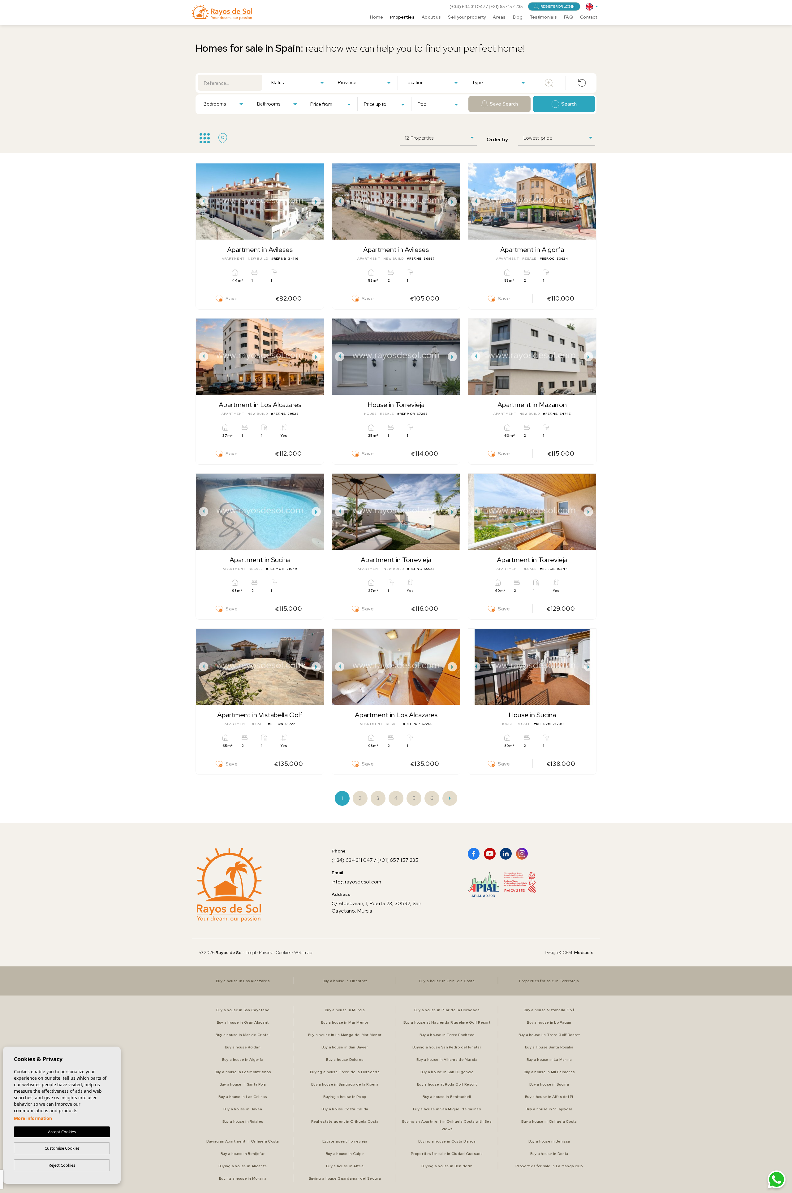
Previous (202, 201)
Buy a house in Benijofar (243, 1153)
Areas (499, 17)
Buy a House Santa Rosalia (549, 1047)
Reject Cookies (62, 1165)
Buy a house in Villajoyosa (549, 1109)
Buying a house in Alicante (242, 1166)
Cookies (283, 952)
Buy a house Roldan (242, 1047)
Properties (402, 17)
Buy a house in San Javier (344, 1047)
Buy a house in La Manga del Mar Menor (344, 1034)
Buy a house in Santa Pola (243, 1084)
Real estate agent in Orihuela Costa (345, 1121)
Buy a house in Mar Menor (344, 1022)
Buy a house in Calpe (345, 1153)
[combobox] (297, 82)
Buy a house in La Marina (549, 1059)
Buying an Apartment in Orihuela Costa (242, 1141)
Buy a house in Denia (549, 1153)
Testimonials (543, 17)
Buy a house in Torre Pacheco (447, 1034)
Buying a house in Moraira (242, 1178)
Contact (588, 17)
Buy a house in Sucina (549, 1084)
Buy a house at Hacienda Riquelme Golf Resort (446, 1022)
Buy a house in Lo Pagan (549, 1022)
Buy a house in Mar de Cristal (242, 1034)
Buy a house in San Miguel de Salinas (447, 1109)
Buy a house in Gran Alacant (243, 1022)
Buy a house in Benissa (549, 1141)
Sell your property (467, 17)
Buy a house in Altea (345, 1166)
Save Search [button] (504, 104)
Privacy (266, 952)
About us (431, 17)
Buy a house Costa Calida (344, 1109)
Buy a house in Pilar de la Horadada (447, 1010)
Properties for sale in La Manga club (549, 1166)
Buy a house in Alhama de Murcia (446, 1059)
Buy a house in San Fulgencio (447, 1071)
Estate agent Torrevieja (344, 1141)
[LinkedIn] (506, 854)
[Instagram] (522, 854)
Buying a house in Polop (344, 1096)
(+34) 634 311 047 (468, 6)
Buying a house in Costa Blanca (447, 1141)
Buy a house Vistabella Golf (549, 1010)
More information (33, 1118)
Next (318, 201)
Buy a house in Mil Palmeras (549, 1071)
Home (376, 17)
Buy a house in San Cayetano (242, 1010)
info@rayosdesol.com (356, 881)
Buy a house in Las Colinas (242, 1096)
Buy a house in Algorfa (242, 1059)
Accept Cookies (62, 1131)
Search (569, 104)
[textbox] (298, 82)
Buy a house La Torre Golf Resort (549, 1034)
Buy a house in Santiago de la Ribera (344, 1084)
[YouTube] (490, 854)
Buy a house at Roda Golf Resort (447, 1084)
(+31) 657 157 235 (506, 6)
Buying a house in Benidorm (446, 1166)
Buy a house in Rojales (242, 1121)
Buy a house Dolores (344, 1059)
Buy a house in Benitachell (447, 1096)
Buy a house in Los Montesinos (243, 1071)
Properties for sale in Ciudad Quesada (447, 1153)
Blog (518, 17)
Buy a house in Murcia (345, 1010)
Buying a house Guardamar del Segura (345, 1178)
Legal (251, 952)
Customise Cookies (62, 1148)
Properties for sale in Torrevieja (549, 980)
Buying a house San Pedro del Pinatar (446, 1047)
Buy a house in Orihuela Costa (447, 980)
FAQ (568, 17)
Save (232, 298)
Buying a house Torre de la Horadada (345, 1071)
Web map (303, 952)
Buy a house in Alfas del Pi (549, 1096)
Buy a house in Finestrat (345, 980)
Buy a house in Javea (242, 1109)
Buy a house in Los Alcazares (242, 980)
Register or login (557, 6)
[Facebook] (474, 854)
